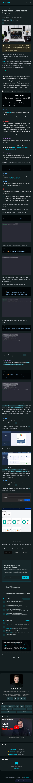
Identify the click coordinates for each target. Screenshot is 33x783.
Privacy (22, 779)
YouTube (7, 552)
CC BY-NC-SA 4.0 (24, 648)
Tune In (16, 768)
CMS (14, 22)
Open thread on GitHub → (26, 655)
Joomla (5, 22)
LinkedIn (25, 552)
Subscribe (16, 740)
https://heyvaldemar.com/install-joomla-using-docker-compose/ (16, 644)
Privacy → (27, 780)
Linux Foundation (13, 754)
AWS (22, 706)
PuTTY (11, 177)
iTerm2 (6, 185)
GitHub (28, 91)
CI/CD (29, 709)
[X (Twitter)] (18, 698)
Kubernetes (11, 706)
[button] (16, 727)
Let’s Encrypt (21, 114)
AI (17, 706)
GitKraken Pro (13, 752)
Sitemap (18, 779)
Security (15, 709)
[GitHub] (11, 698)
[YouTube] (8, 698)
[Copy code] (29, 167)
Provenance (26, 777)
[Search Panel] (26, 2)
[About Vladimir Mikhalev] (16, 680)
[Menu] (30, 2)
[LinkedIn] (15, 698)
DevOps (24, 711)
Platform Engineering (6, 709)
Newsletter (11, 779)
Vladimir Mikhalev (6, 15)
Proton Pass (12, 751)
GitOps (8, 711)
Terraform (28, 706)
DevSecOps (23, 709)
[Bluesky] (21, 698)
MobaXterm (17, 177)
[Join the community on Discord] (17, 763)
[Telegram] (24, 698)
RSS (15, 779)
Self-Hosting (15, 20)
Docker (4, 706)
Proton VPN (13, 749)
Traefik (9, 112)
